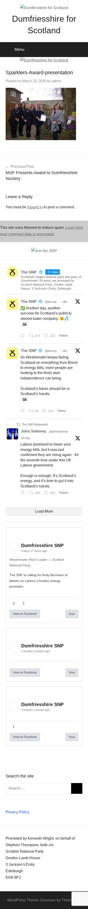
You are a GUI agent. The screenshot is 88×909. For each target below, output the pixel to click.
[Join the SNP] (44, 251)
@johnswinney (58, 431)
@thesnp (51, 302)
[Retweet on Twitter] (18, 424)
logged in (35, 207)
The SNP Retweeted (35, 424)
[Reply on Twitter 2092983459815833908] (23, 336)
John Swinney (33, 431)
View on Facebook (25, 613)
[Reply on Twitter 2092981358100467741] (23, 411)
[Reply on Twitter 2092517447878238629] (23, 493)
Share (72, 613)
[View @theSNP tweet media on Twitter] (25, 324)
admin (56, 81)
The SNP (29, 302)
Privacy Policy (17, 812)
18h (64, 302)
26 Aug (25, 438)
